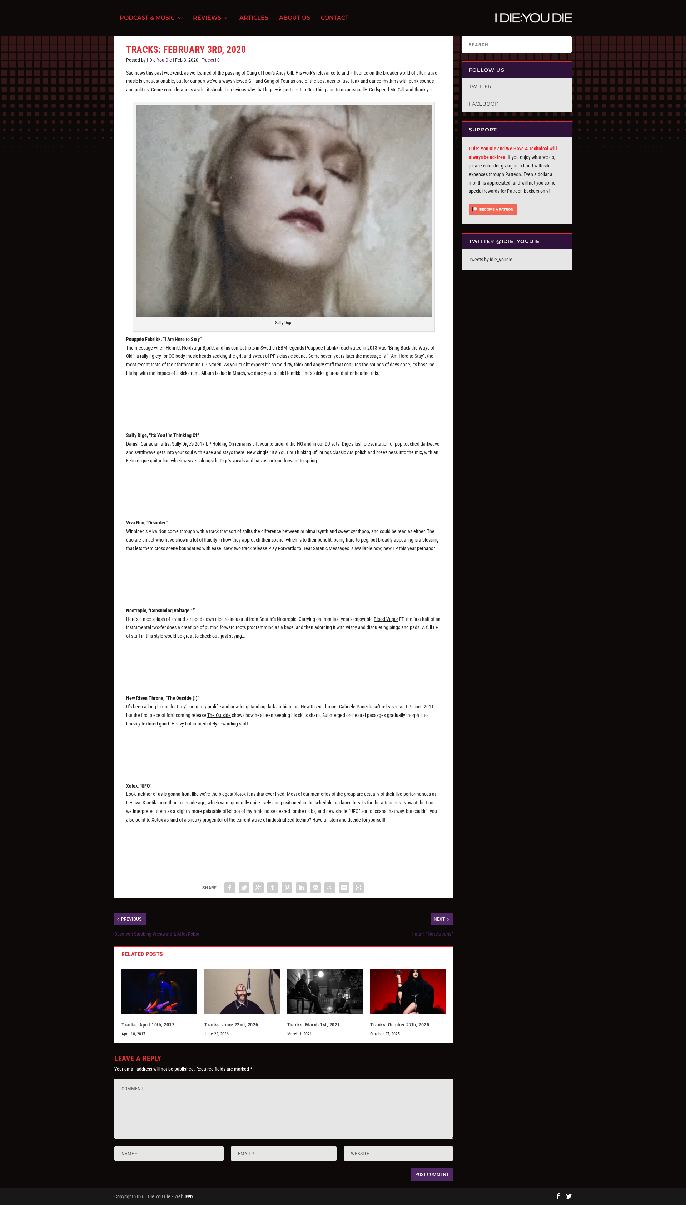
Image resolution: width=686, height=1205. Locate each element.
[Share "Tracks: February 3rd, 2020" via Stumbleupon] (330, 887)
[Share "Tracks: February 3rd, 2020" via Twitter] (244, 887)
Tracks (208, 60)
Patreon (513, 174)
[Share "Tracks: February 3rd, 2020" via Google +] (258, 887)
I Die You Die (159, 60)
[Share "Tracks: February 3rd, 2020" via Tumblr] (272, 887)
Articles (253, 18)
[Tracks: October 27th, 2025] (408, 991)
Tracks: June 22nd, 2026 (231, 1025)
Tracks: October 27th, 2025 (399, 1025)
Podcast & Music (147, 18)
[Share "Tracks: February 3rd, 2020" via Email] (344, 887)
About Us (294, 18)
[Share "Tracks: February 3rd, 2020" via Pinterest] (287, 887)
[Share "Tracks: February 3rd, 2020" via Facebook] (230, 887)
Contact (335, 18)
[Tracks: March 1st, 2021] (325, 991)
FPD (189, 1196)
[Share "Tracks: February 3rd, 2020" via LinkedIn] (301, 887)
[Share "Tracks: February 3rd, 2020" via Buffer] (315, 887)
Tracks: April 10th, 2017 (147, 1025)
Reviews (207, 18)
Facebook (483, 104)
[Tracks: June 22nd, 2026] (242, 991)
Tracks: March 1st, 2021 (313, 1025)
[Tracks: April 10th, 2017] (159, 991)
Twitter (480, 86)
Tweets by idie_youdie (490, 259)
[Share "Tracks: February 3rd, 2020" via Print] (358, 887)
